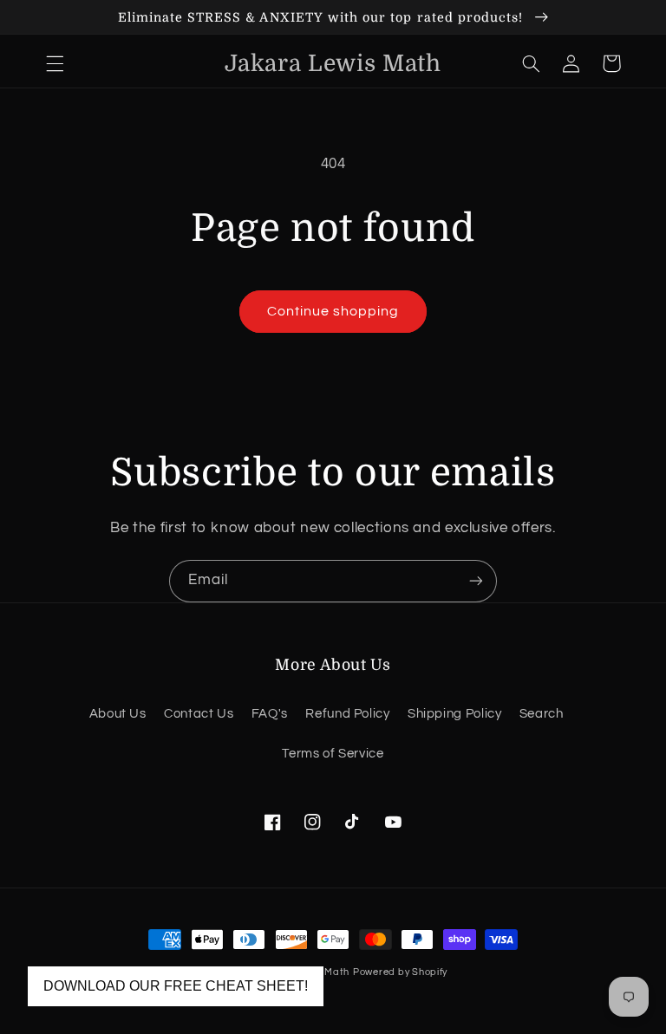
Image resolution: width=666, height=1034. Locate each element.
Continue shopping (333, 311)
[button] (55, 63)
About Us (118, 713)
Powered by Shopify (400, 972)
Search (541, 713)
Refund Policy (347, 713)
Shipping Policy (454, 713)
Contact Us (198, 713)
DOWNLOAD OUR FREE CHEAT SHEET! (175, 986)
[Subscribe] (476, 581)
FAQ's (269, 713)
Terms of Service (332, 753)
